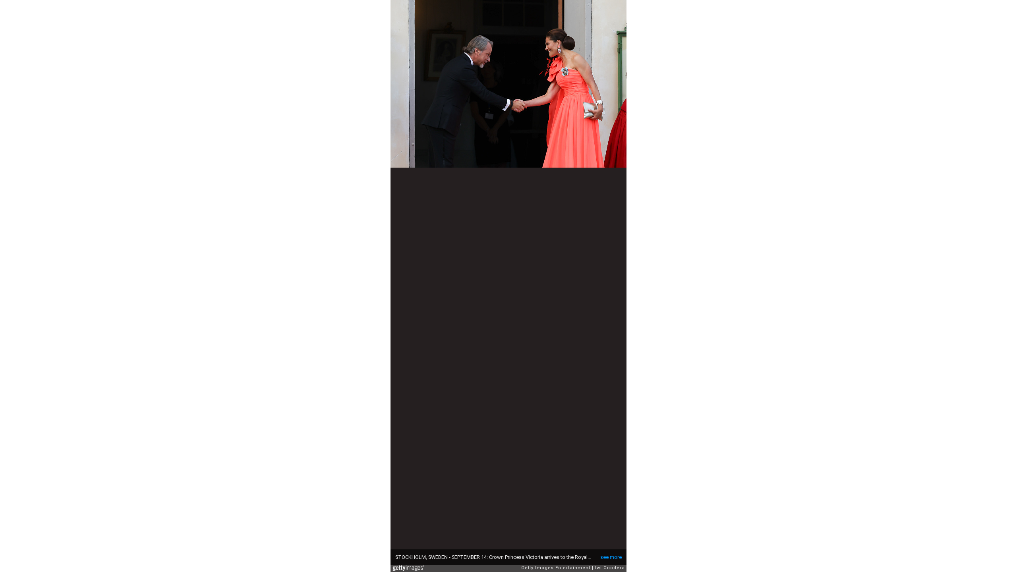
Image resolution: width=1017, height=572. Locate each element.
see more (611, 557)
